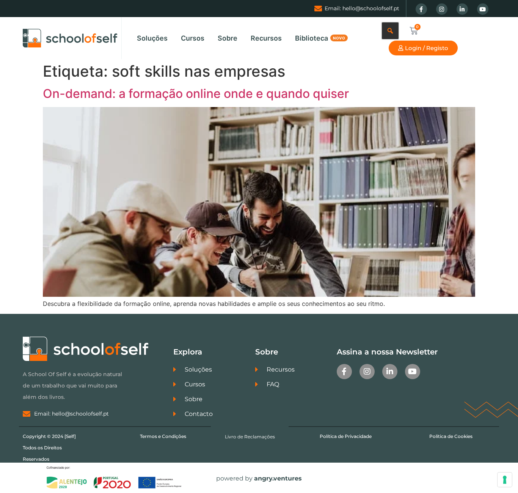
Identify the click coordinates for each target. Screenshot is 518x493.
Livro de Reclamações (250, 436)
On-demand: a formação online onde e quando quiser (196, 93)
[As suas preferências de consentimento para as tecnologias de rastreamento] (505, 480)
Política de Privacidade (346, 436)
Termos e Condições (163, 436)
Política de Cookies (450, 436)
